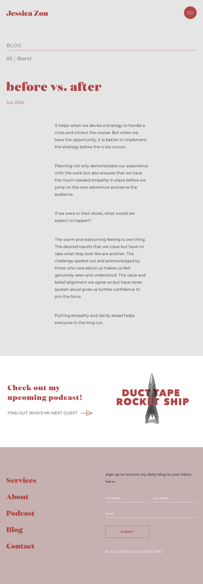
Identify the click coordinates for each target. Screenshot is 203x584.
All (9, 58)
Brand (24, 58)
